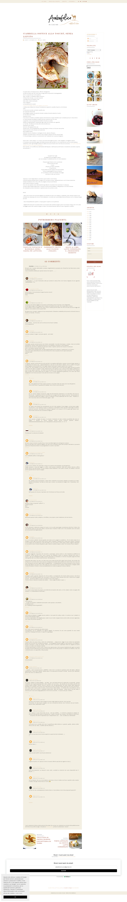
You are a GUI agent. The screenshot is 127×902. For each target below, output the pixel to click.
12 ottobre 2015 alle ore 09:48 (40, 266)
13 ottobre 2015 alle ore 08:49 (35, 525)
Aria (30, 586)
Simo (30, 598)
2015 (88, 228)
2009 (88, 239)
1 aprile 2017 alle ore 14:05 (35, 680)
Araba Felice (36, 380)
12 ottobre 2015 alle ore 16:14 (35, 463)
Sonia (30, 612)
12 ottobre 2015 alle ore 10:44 (35, 290)
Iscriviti (63, 870)
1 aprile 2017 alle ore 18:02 (39, 699)
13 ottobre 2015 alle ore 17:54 (35, 574)
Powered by (60, 876)
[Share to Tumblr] (58, 214)
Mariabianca (32, 319)
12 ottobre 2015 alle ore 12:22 (35, 332)
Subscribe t (92, 34)
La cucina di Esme (34, 288)
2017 (88, 224)
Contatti (64, 1)
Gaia (30, 429)
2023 (88, 213)
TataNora (31, 340)
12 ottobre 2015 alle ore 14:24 (35, 441)
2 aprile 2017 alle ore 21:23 (39, 788)
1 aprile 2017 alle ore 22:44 (39, 732)
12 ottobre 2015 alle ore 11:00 (35, 302)
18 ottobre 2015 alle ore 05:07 (35, 627)
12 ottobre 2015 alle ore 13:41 (39, 381)
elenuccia (31, 462)
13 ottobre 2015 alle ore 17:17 (35, 552)
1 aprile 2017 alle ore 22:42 (39, 722)
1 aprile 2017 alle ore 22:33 (39, 711)
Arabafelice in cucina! (56, 893)
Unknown (31, 330)
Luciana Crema (33, 277)
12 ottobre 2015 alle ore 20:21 (35, 501)
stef (30, 301)
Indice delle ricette (54, 1)
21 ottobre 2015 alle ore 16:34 (35, 658)
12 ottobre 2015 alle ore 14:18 (39, 417)
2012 (88, 234)
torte (44, 40)
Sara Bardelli (75, 888)
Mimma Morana (33, 666)
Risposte (32, 378)
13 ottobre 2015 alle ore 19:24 (35, 588)
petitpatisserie (33, 500)
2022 (88, 215)
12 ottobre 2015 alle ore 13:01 (35, 342)
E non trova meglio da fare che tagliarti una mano (35, 105)
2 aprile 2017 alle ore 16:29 (39, 759)
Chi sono (44, 1)
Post (89, 38)
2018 (88, 222)
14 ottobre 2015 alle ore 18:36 (35, 613)
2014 (88, 230)
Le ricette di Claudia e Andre (37, 452)
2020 (88, 219)
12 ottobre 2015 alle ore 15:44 (35, 453)
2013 (88, 232)
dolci (40, 40)
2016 (88, 226)
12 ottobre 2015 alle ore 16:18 (39, 478)
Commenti (91, 41)
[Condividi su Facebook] (50, 214)
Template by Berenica (71, 893)
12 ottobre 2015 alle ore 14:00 (39, 404)
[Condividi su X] (46, 214)
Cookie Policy (51, 888)
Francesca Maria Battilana (36, 656)
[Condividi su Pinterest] (54, 214)
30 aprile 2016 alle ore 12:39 (35, 668)
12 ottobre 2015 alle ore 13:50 (35, 431)
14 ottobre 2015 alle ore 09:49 (35, 599)
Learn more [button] (19, 893)
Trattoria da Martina (35, 550)
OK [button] (15, 897)
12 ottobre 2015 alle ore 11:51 (35, 320)
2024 (88, 211)
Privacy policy (49, 826)
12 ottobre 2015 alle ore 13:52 (39, 391)
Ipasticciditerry (33, 638)
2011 (88, 235)
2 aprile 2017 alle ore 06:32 (39, 742)
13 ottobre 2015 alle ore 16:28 (35, 538)
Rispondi (27, 272)
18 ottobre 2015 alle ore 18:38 (35, 640)
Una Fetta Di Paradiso (35, 514)
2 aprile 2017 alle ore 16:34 (39, 768)
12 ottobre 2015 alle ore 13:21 (35, 361)
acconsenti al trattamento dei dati (66, 856)
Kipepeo (31, 626)
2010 (88, 237)
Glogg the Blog (33, 679)
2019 (88, 221)
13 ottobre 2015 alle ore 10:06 (39, 490)
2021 (88, 217)
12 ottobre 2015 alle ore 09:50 (35, 278)
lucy (30, 524)
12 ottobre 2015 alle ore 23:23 (35, 515)
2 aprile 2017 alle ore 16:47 (39, 778)
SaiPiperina (32, 360)
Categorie (71, 1)
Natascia (31, 439)
